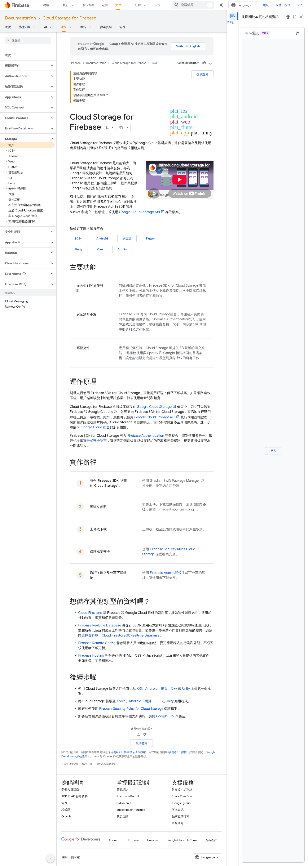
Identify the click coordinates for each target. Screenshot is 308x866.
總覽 (8, 27)
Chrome (133, 840)
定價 (105, 5)
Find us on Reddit (127, 796)
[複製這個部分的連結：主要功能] (101, 267)
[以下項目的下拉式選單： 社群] (146, 5)
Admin (122, 249)
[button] (25, 65)
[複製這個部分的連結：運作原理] (101, 382)
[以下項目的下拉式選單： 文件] (126, 5)
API (139, 212)
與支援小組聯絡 (182, 789)
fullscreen (294, 16)
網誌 (266, 5)
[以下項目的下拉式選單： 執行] (74, 5)
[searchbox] (28, 40)
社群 (138, 5)
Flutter (150, 238)
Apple (121, 701)
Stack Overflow (182, 796)
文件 (118, 5)
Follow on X (123, 803)
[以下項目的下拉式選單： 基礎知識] (35, 27)
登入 (300, 5)
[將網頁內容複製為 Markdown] (121, 127)
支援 (157, 5)
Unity (79, 249)
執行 (66, 5)
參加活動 (122, 816)
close (301, 16)
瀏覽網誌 (122, 789)
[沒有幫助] (210, 63)
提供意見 (202, 74)
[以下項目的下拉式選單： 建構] (54, 5)
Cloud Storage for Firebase (69, 18)
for (131, 709)
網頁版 (127, 238)
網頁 (164, 689)
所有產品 (211, 840)
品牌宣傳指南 (180, 816)
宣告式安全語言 (95, 441)
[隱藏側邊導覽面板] (50, 858)
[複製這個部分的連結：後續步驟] (101, 677)
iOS (139, 689)
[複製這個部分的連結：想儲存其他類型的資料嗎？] (154, 601)
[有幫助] (204, 63)
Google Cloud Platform (182, 840)
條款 (64, 857)
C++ (100, 249)
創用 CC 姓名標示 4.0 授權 (129, 752)
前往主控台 (283, 5)
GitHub (66, 816)
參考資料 (106, 27)
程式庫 (65, 810)
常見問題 (178, 823)
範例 (122, 27)
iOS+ (78, 238)
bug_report (287, 16)
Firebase (75, 63)
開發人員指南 (70, 789)
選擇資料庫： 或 (120, 635)
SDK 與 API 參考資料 (74, 796)
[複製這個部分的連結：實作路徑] (101, 462)
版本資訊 (178, 810)
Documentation (20, 18)
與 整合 (93, 427)
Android (102, 238)
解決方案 (88, 5)
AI (45, 27)
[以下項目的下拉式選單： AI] (52, 27)
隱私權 (75, 857)
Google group (181, 803)
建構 (46, 5)
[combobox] (193, 5)
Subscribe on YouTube (130, 810)
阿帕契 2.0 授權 (177, 752)
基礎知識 (24, 27)
